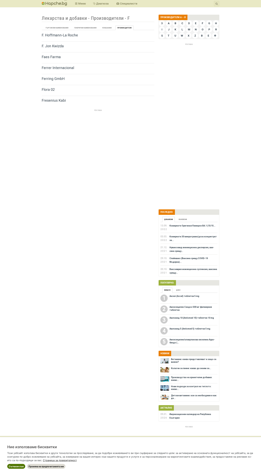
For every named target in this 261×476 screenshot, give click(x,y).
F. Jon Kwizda (53, 46)
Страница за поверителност (60, 460)
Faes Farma (51, 57)
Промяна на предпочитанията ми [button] (46, 466)
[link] (60, 460)
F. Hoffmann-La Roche (60, 35)
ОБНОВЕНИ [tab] (183, 219)
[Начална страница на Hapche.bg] (54, 4)
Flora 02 (48, 89)
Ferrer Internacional (58, 68)
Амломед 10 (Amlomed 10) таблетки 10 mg (191, 318)
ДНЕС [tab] (178, 290)
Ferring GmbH (53, 79)
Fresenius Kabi (54, 100)
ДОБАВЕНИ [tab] (168, 219)
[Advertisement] (98, 133)
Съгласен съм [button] (16, 466)
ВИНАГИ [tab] (167, 290)
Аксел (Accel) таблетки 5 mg (184, 296)
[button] (80, 3)
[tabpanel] (189, 249)
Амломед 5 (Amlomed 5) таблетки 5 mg (189, 329)
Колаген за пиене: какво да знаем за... (191, 368)
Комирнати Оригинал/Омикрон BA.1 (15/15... (192, 225)
